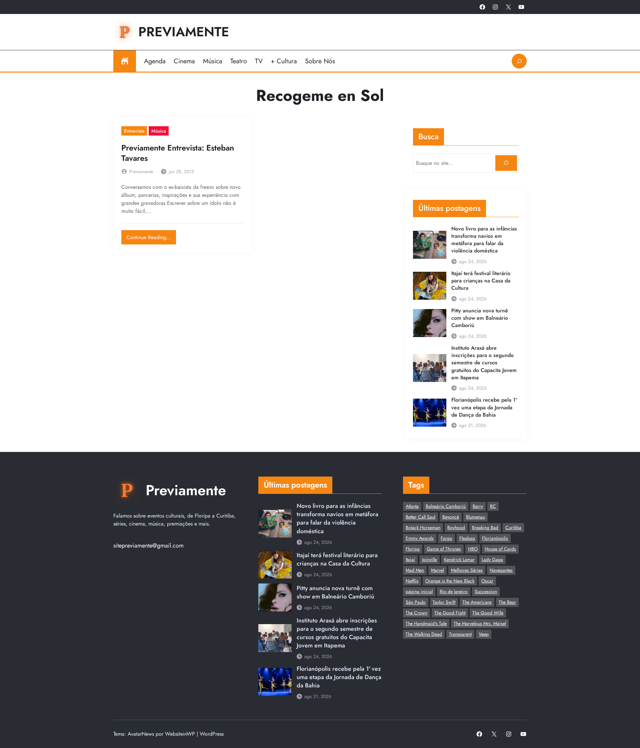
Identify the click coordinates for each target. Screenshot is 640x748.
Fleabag (467, 538)
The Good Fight (449, 612)
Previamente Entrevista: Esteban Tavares (177, 153)
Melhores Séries (467, 570)
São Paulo (416, 602)
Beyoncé (450, 517)
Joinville (429, 559)
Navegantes (501, 570)
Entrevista (134, 131)
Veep (484, 634)
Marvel (437, 570)
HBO (473, 549)
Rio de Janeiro (454, 591)
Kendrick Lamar (459, 559)
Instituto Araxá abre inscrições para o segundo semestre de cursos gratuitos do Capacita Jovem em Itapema (484, 362)
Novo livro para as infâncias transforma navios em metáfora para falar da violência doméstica (484, 240)
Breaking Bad (485, 527)
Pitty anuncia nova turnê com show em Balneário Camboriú (479, 318)
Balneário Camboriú (446, 506)
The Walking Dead (424, 634)
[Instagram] (495, 7)
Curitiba (513, 527)
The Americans (477, 602)
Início (124, 61)
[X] (508, 7)
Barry (478, 506)
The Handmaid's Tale (426, 623)
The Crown (416, 612)
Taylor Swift (444, 602)
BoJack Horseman (423, 527)
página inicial (419, 591)
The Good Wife (487, 612)
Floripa (413, 549)
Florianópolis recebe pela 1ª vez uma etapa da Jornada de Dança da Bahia (484, 407)
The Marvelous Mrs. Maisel (480, 623)
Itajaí (410, 559)
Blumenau (475, 517)
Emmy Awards (420, 538)
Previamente (183, 31)
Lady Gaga (492, 559)
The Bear (507, 602)
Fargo (446, 538)
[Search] (506, 163)
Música (158, 131)
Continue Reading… (151, 235)
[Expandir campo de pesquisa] (519, 61)
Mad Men (415, 570)
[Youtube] (521, 7)
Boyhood (456, 527)
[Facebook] (482, 7)
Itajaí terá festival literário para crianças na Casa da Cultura (480, 281)
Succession (486, 591)
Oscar (487, 580)
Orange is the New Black (449, 580)
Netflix (412, 580)
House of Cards (500, 549)
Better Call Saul (420, 517)
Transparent (460, 634)
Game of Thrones (444, 549)
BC (493, 506)
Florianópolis (495, 538)
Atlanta (412, 506)
